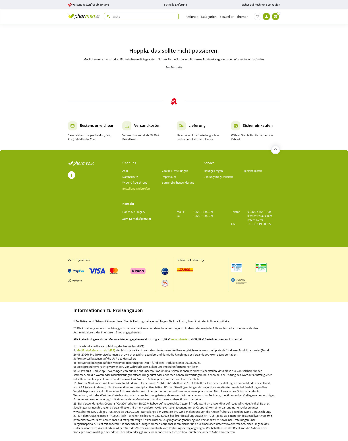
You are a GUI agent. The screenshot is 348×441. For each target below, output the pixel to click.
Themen (242, 17)
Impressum (169, 177)
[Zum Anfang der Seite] (275, 149)
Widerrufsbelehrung (134, 182)
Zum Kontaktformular (136, 218)
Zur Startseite (174, 67)
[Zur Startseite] (84, 16)
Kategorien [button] (209, 17)
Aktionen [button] (192, 17)
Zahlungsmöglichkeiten (218, 177)
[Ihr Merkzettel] (257, 16)
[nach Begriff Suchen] (107, 16)
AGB (125, 171)
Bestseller (226, 17)
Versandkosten (252, 171)
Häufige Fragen (213, 171)
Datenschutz (130, 177)
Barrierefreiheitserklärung (178, 182)
